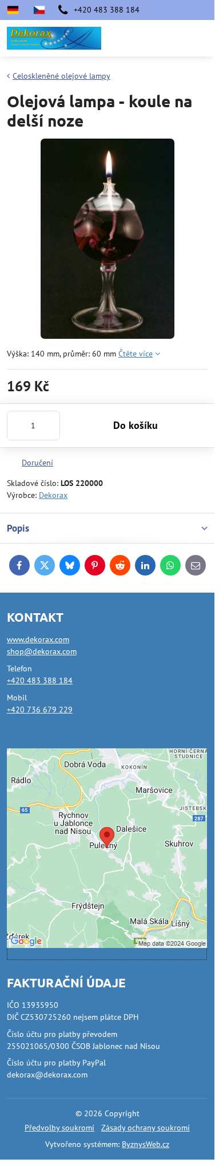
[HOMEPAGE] (39, 10)
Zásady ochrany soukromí (145, 1128)
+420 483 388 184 (40, 680)
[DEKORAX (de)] (16, 10)
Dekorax (53, 495)
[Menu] (200, 38)
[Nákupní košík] (173, 38)
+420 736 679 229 (40, 709)
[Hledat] (146, 38)
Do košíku (135, 425)
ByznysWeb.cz (145, 1144)
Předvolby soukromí (59, 1128)
